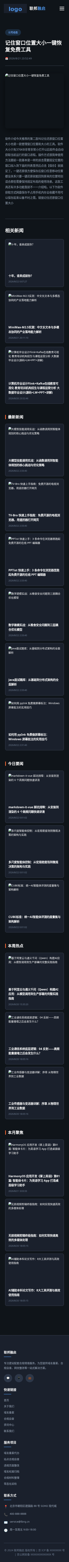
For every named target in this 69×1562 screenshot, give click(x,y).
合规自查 (9, 1418)
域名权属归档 (11, 1471)
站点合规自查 (11, 1459)
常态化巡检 (10, 1483)
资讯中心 (9, 1424)
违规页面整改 (11, 1465)
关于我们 (9, 1406)
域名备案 (9, 1412)
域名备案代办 (11, 1453)
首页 (6, 1400)
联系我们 (9, 1431)
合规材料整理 (11, 1477)
